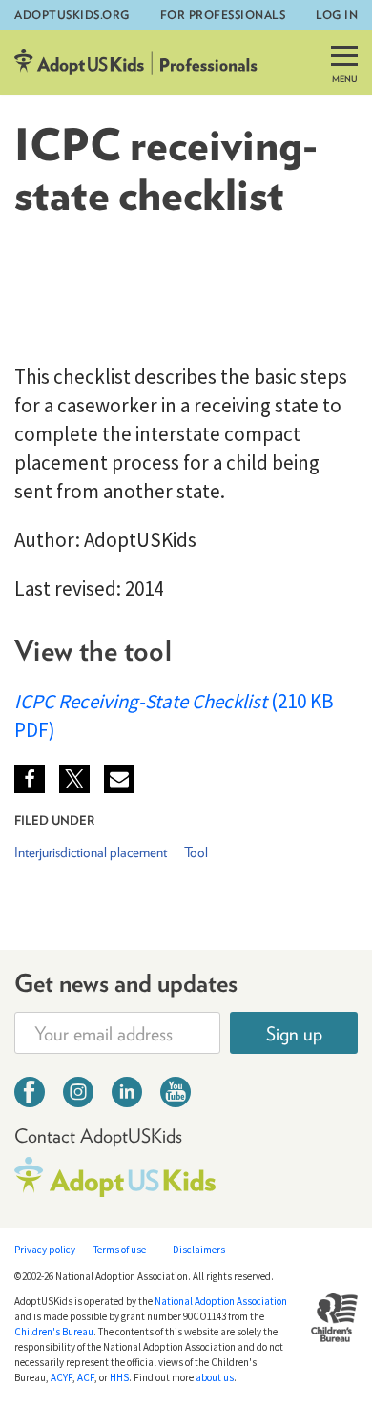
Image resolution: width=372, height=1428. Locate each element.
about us (215, 1377)
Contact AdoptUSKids (98, 1135)
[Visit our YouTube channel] (175, 1094)
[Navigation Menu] (344, 67)
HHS (119, 1377)
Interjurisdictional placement (97, 303)
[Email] (119, 778)
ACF (85, 1377)
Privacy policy (44, 1249)
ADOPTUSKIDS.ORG (72, 15)
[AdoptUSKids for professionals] (136, 62)
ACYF (61, 1377)
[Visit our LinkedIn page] (127, 1094)
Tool (200, 303)
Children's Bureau (53, 1331)
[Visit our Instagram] (78, 1094)
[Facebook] (29, 778)
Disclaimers (199, 1249)
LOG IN (337, 15)
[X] (74, 778)
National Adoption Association (221, 1301)
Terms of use (119, 1249)
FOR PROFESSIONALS (223, 15)
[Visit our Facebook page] (29, 1094)
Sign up (294, 1033)
